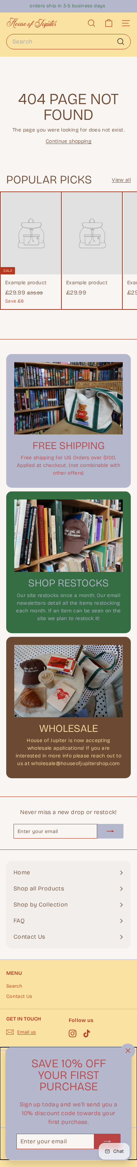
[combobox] (68, 41)
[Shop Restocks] (68, 535)
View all (121, 180)
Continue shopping (68, 141)
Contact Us (19, 996)
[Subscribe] (107, 1141)
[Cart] (108, 23)
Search (14, 986)
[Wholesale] (68, 681)
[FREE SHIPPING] (68, 398)
